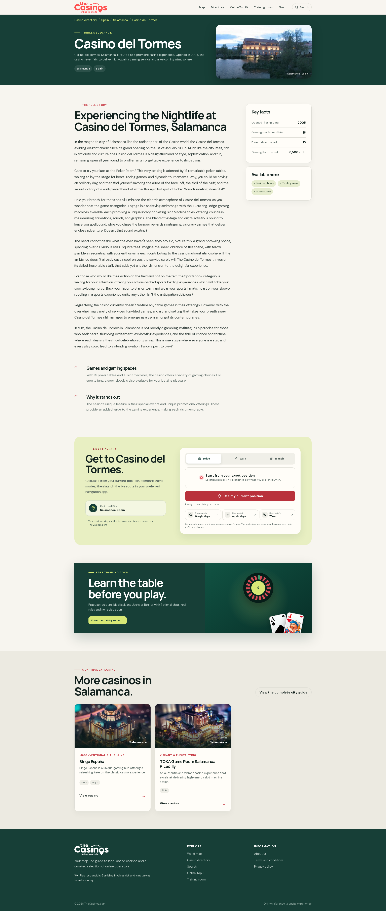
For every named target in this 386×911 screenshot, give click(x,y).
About (282, 7)
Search (304, 7)
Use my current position (243, 496)
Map (202, 7)
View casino (112, 796)
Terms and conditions (268, 860)
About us (260, 854)
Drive (206, 458)
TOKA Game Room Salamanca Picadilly (187, 764)
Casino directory (85, 20)
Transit (279, 458)
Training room (263, 7)
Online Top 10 (239, 7)
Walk (243, 458)
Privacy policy (263, 867)
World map (194, 854)
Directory (217, 7)
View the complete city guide (283, 692)
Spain (105, 20)
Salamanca (120, 20)
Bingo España (91, 761)
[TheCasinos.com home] (90, 7)
